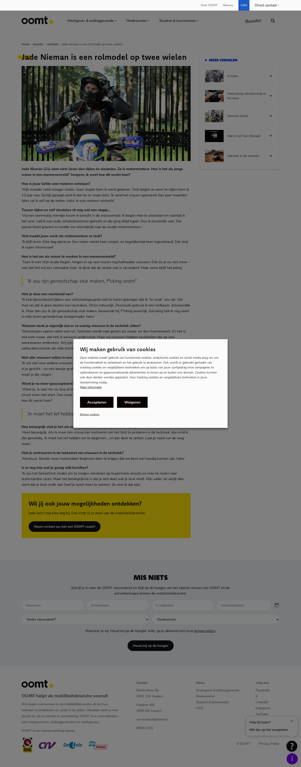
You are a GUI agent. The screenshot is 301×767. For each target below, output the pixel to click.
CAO (244, 5)
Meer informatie (91, 387)
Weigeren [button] (132, 402)
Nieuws (228, 5)
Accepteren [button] (96, 402)
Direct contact (266, 5)
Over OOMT (209, 5)
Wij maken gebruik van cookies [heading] (118, 349)
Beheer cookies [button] (89, 414)
